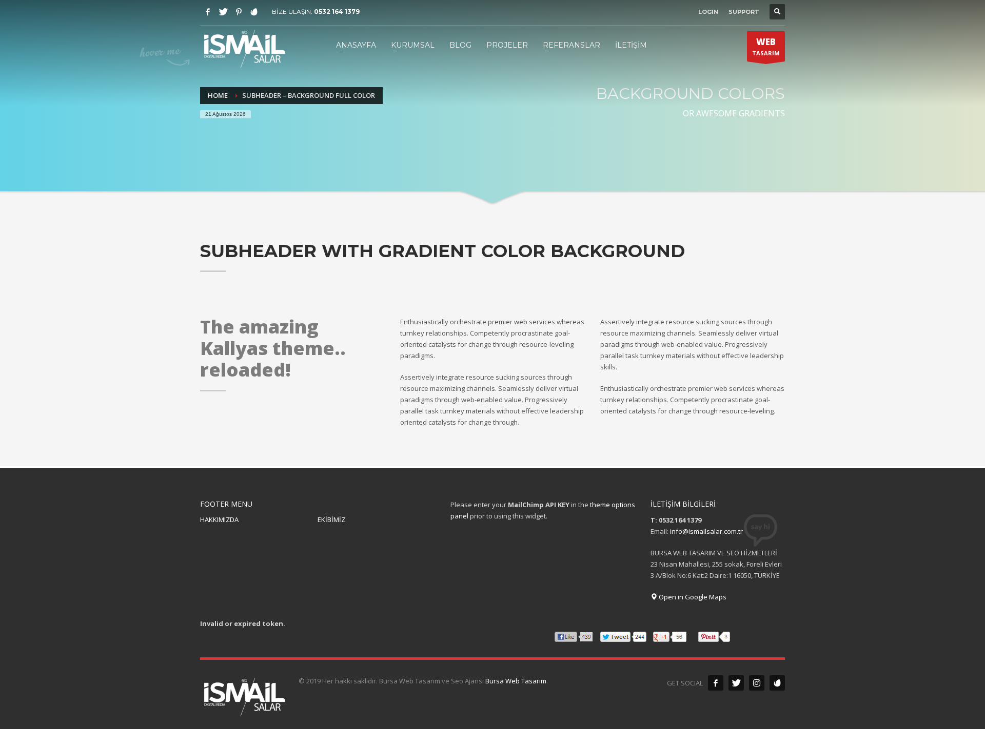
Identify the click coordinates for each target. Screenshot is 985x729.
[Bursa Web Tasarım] (777, 683)
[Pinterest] (238, 11)
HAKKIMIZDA (219, 519)
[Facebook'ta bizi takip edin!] (715, 683)
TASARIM (766, 46)
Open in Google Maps (691, 596)
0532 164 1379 (337, 11)
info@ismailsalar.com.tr (706, 531)
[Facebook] (207, 11)
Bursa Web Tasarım (515, 680)
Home (218, 95)
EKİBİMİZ (331, 519)
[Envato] (254, 11)
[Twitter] (223, 11)
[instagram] (756, 683)
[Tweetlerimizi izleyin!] (736, 683)
